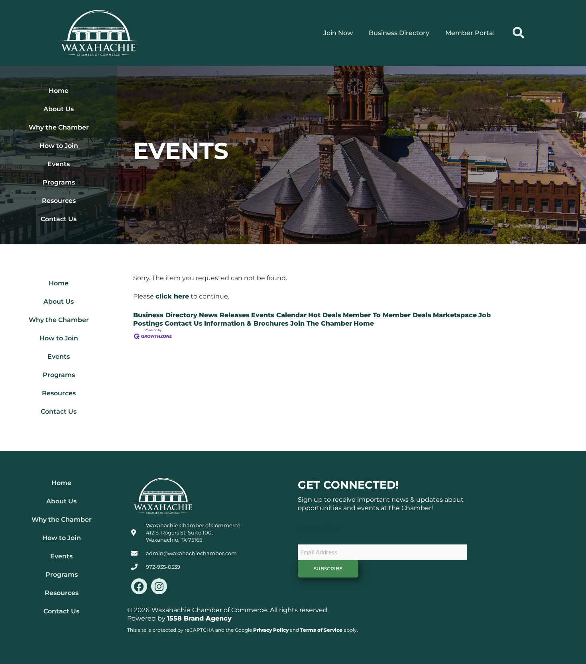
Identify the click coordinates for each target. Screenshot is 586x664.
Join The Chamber (321, 323)
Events (58, 164)
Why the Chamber (59, 127)
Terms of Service (321, 630)
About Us (58, 109)
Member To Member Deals (387, 315)
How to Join (58, 145)
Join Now (338, 33)
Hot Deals (324, 315)
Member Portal (470, 33)
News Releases (224, 315)
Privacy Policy (271, 630)
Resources (59, 200)
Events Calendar (279, 315)
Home (59, 90)
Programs (59, 182)
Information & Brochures (246, 323)
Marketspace (455, 315)
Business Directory (399, 33)
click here (172, 296)
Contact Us (59, 219)
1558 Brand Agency (199, 618)
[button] (518, 32)
